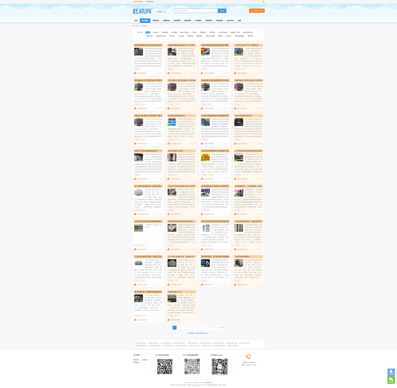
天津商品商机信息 (166, 343)
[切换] (164, 12)
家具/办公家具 (210, 36)
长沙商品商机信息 (181, 345)
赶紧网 (137, 25)
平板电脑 (165, 32)
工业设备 (181, 36)
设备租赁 (199, 36)
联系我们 (136, 362)
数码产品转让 (184, 32)
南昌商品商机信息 (207, 345)
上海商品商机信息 (153, 343)
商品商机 (145, 25)
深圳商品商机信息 (205, 343)
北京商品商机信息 (140, 343)
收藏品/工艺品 (235, 32)
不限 (147, 32)
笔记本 (194, 32)
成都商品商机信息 (233, 345)
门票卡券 (172, 36)
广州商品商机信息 (192, 343)
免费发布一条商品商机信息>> (198, 333)
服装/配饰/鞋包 (248, 32)
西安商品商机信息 (220, 345)
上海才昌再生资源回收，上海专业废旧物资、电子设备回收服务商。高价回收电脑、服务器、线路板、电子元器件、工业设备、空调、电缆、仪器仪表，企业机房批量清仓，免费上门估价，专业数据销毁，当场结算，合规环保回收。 (148, 303)
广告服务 (144, 360)
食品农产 (229, 36)
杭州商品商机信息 (218, 343)
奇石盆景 (190, 36)
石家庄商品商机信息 (141, 345)
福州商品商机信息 (231, 343)
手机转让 (155, 32)
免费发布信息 (259, 10)
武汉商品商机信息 (168, 345)
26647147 (252, 362)
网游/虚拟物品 (239, 36)
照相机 (220, 36)
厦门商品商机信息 (244, 343)
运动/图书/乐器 (161, 36)
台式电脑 (174, 32)
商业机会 (251, 36)
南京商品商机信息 (194, 345)
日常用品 (212, 32)
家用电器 (203, 32)
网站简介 (136, 360)
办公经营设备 (223, 32)
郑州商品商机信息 (155, 345)
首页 (136, 20)
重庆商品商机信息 (179, 343)
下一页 (221, 327)
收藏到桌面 (150, 1)
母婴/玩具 (149, 36)
